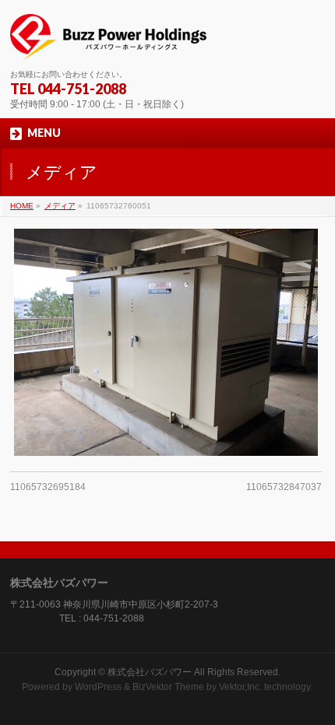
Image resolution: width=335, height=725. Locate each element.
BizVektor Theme (168, 686)
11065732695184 (48, 487)
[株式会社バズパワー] (108, 43)
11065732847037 (284, 487)
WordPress (98, 686)
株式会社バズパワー (150, 672)
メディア (60, 205)
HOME (22, 205)
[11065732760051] (166, 342)
